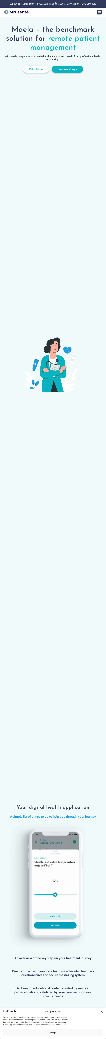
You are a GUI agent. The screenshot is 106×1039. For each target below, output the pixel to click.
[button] (101, 1011)
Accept (53, 1032)
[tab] (53, 817)
